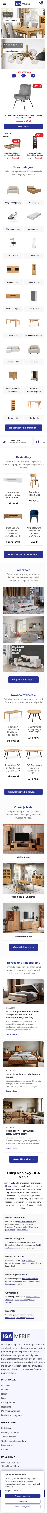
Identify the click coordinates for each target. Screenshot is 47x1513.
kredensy (25, 1263)
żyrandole (9, 1299)
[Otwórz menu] (4, 4)
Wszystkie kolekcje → (23, 947)
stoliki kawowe (22, 1230)
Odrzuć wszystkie (22, 1507)
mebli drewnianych (26, 1221)
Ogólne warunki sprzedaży (13, 1441)
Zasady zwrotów (8, 1437)
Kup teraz (23, 126)
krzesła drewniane (12, 1263)
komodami (28, 1245)
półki (7, 1230)
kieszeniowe (10, 1317)
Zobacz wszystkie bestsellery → (23, 554)
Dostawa (5, 1390)
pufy (19, 1284)
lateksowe (20, 1317)
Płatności (5, 1385)
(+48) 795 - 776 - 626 (11, 1463)
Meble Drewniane (15, 1217)
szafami (36, 1245)
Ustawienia (22, 1501)
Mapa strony (7, 1445)
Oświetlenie (11, 1293)
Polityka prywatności (10, 1411)
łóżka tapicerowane (30, 1278)
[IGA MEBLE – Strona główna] (22, 3)
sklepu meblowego (12, 1186)
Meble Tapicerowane (16, 1274)
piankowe (30, 1315)
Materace (10, 1311)
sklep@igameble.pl (10, 1466)
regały (12, 1230)
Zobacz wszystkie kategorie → (24, 428)
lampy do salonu (33, 1297)
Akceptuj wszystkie (22, 1496)
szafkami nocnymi (12, 1248)
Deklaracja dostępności (12, 1415)
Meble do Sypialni (15, 1238)
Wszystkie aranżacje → (23, 679)
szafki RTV (26, 1227)
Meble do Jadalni (14, 1256)
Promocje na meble (10, 1432)
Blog (3, 1398)
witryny (35, 1227)
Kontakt (4, 1449)
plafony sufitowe (21, 1299)
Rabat (4, 1394)
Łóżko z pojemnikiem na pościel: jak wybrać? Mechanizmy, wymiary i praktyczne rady (23, 1014)
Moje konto (6, 1428)
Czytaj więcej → (13, 1034)
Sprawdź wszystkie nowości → (23, 792)
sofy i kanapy (28, 1281)
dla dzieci (30, 1317)
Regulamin (6, 1407)
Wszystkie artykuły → (23, 1159)
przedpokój (36, 1205)
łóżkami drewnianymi (14, 1245)
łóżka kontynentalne (13, 1281)
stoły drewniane (28, 1260)
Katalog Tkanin (8, 1402)
